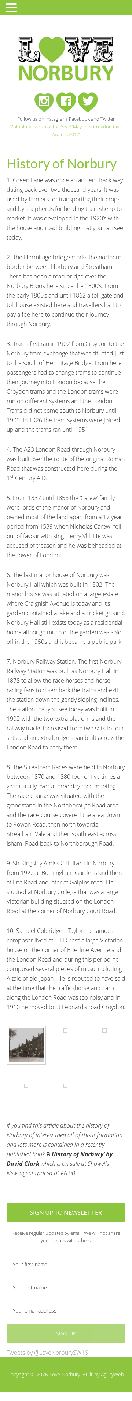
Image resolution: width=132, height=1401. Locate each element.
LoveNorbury (65, 58)
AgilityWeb (112, 1374)
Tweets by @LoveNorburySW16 (47, 1353)
